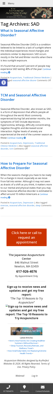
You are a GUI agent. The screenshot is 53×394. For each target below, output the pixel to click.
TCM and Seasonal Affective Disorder (23, 97)
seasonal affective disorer (24, 80)
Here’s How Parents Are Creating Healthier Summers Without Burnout (27, 342)
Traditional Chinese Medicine (36, 77)
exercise (4, 205)
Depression (28, 143)
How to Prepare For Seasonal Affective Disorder (24, 165)
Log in (35, 375)
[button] (3, 82)
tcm (11, 148)
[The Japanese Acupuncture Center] (26, 13)
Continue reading (15, 137)
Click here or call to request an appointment (27, 237)
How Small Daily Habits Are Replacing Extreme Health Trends (27, 352)
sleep (38, 205)
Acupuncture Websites (15, 360)
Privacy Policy (28, 366)
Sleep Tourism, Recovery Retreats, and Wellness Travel (27, 347)
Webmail (20, 375)
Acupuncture (16, 77)
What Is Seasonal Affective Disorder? (22, 32)
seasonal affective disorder (21, 205)
